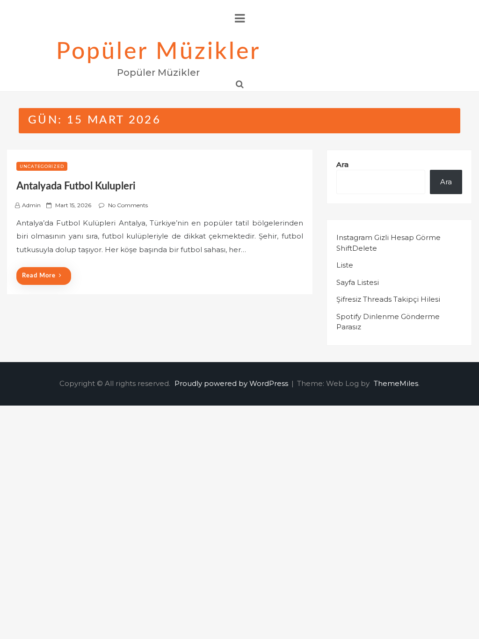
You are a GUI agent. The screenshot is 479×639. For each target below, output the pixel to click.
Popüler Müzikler (158, 52)
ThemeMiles (396, 383)
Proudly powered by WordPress (232, 383)
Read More (39, 276)
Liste (344, 265)
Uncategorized (42, 166)
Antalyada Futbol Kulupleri (76, 186)
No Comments (128, 205)
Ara (342, 164)
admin (31, 205)
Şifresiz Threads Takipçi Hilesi (388, 299)
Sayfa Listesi (357, 282)
